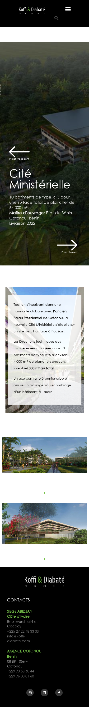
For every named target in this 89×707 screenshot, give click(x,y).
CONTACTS (18, 599)
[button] (67, 9)
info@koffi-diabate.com (18, 638)
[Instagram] (30, 692)
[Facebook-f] (59, 692)
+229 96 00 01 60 (20, 676)
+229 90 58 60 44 (20, 671)
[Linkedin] (44, 692)
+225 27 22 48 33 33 (23, 631)
